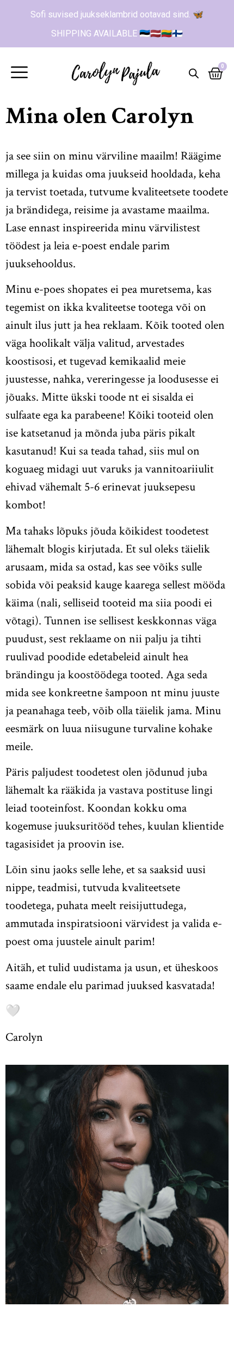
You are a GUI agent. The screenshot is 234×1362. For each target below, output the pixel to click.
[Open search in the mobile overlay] (193, 73)
